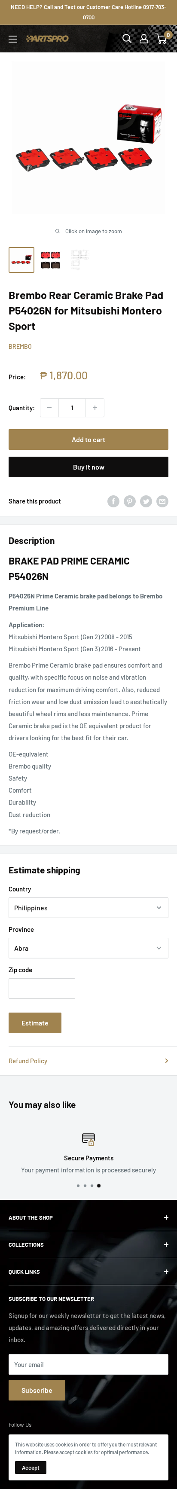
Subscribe (36, 1390)
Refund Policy (28, 1061)
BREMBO (20, 346)
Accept (31, 1467)
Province (21, 929)
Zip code (20, 969)
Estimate (35, 1023)
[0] (161, 39)
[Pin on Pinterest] (130, 500)
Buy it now (88, 467)
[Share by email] (162, 500)
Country (20, 889)
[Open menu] (13, 39)
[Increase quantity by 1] (95, 408)
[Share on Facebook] (113, 500)
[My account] (144, 38)
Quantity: (22, 408)
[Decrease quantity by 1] (49, 408)
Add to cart (88, 439)
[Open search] (127, 38)
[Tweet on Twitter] (146, 500)
